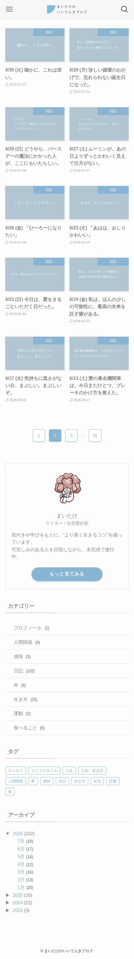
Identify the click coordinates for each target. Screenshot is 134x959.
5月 (25, 856)
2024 (18, 902)
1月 (25, 887)
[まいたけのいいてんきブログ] (67, 9)
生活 (97, 781)
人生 (69, 770)
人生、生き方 (92, 770)
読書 (113, 781)
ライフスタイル (44, 770)
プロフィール (31, 627)
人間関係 (27, 642)
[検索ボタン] (124, 9)
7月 (25, 841)
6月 (25, 848)
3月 (25, 871)
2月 (25, 879)
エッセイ (15, 770)
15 (95, 435)
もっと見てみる (67, 573)
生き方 (25, 699)
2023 (18, 910)
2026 (18, 833)
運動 (22, 713)
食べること (29, 727)
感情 (22, 656)
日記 (24, 670)
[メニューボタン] (9, 9)
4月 (25, 864)
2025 (18, 895)
